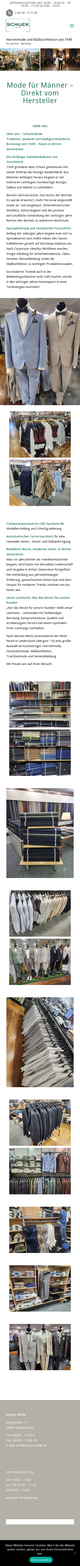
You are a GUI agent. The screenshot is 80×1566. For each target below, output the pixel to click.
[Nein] (75, 1553)
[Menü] (72, 25)
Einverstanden (40, 1559)
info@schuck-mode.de (31, 1445)
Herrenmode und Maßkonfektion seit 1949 (39, 39)
